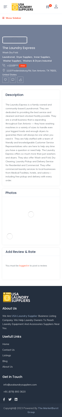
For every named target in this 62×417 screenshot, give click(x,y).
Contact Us (8, 349)
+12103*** (16, 65)
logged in (24, 265)
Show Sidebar (13, 18)
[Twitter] (10, 399)
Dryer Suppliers (24, 57)
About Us (7, 366)
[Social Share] (20, 80)
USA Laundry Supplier (25, 315)
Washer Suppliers (12, 60)
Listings (6, 355)
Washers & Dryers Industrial (37, 60)
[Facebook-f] (4, 399)
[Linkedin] (16, 399)
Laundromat (8, 57)
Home (5, 344)
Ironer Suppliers (42, 57)
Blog (4, 361)
